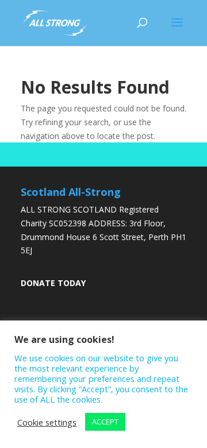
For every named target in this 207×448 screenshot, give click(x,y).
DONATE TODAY (53, 282)
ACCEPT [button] (105, 421)
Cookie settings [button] (46, 422)
